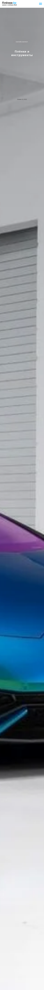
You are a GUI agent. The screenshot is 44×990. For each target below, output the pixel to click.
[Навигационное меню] (40, 4)
